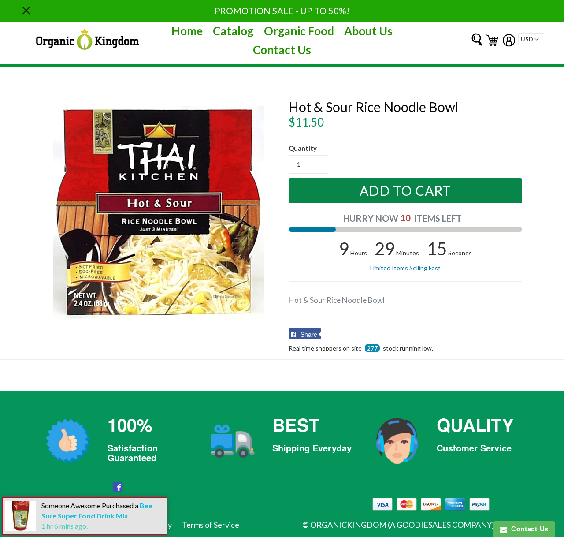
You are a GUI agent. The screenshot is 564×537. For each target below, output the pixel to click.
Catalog (233, 31)
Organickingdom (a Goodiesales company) (402, 525)
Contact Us (282, 50)
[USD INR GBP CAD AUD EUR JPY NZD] (531, 39)
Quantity (303, 148)
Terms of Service (210, 525)
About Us (368, 31)
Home (187, 31)
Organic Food (299, 31)
